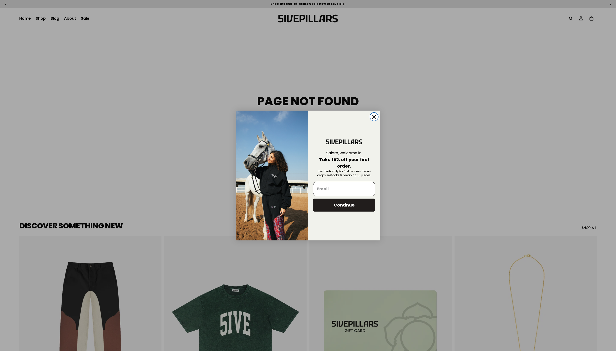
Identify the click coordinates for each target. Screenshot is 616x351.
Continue (344, 205)
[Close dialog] (374, 117)
